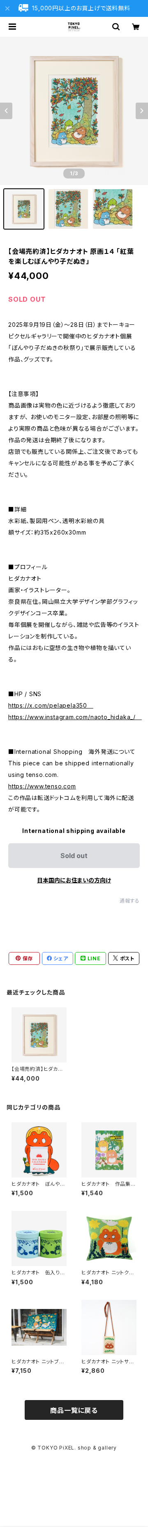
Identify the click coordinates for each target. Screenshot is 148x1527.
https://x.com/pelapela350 (50, 705)
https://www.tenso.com (42, 786)
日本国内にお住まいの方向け (74, 880)
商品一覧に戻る (74, 1410)
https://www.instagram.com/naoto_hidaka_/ (75, 716)
